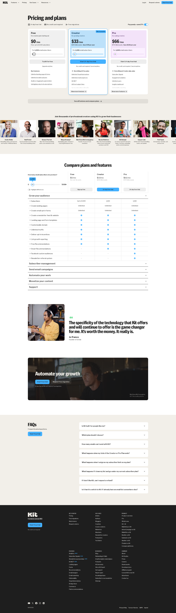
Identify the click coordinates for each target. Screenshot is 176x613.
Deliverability (73, 578)
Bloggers (98, 521)
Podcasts (98, 561)
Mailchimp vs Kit (126, 527)
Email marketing (74, 575)
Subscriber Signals (74, 556)
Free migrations (73, 518)
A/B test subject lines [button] (78, 84)
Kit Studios (125, 556)
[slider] (34, 54)
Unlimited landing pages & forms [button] (40, 74)
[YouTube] (29, 604)
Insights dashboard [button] (117, 84)
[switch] (138, 24)
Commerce (72, 586)
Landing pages (73, 564)
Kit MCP (71, 561)
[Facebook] (36, 604)
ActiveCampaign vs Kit (128, 529)
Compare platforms (127, 546)
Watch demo (73, 521)
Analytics (71, 553)
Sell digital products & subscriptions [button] (41, 84)
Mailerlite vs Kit (126, 532)
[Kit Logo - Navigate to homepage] (5, 2)
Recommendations (74, 570)
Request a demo (74, 524)
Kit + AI (124, 524)
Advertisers (125, 575)
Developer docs (126, 567)
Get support (98, 570)
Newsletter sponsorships (76, 559)
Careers (124, 561)
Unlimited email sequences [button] (80, 77)
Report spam (99, 572)
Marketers (98, 529)
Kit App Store (73, 583)
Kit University (99, 564)
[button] (88, 196)
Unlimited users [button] (116, 81)
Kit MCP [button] (74, 81)
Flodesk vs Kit (126, 543)
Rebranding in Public (101, 556)
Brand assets (126, 564)
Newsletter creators (101, 535)
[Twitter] (33, 604)
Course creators (100, 527)
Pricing (71, 516)
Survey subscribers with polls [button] (80, 87)
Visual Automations (75, 581)
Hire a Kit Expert (100, 567)
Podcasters (98, 538)
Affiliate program (127, 570)
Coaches (98, 524)
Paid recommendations (76, 589)
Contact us (125, 578)
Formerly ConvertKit (35, 519)
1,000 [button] (108, 201)
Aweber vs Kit (126, 540)
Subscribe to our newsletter (103, 578)
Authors (97, 518)
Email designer (73, 572)
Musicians (98, 532)
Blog (96, 553)
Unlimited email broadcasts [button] (39, 77)
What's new (125, 521)
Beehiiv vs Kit (126, 535)
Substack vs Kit (126, 538)
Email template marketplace (103, 559)
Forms (71, 567)
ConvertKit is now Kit (128, 572)
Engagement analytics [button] (119, 77)
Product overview (127, 516)
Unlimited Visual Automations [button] (80, 74)
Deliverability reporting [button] (119, 87)
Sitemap (97, 581)
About (123, 553)
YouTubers (98, 540)
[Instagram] (40, 604)
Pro (123, 518)
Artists (97, 516)
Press (123, 559)
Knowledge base (100, 575)
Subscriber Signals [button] (117, 74)
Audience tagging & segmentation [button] (41, 81)
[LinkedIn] (44, 604)
